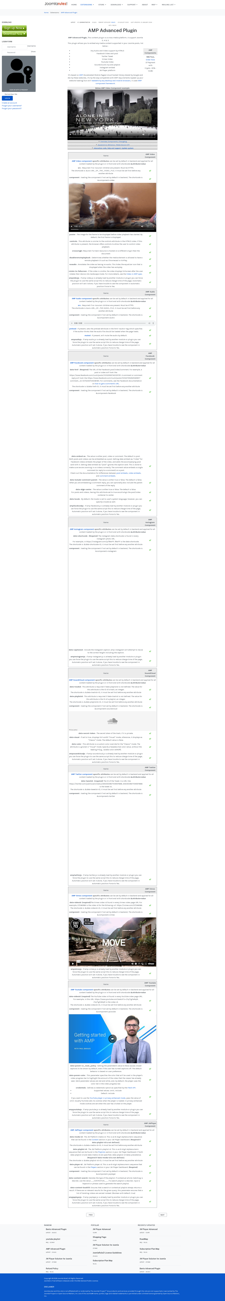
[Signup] (14, 28)
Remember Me (11, 94)
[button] (88, 4)
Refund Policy (52, 1268)
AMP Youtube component (82, 990)
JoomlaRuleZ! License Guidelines (107, 1253)
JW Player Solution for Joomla (59, 1259)
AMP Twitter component (82, 774)
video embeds (135, 473)
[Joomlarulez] (56, 4)
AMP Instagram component (82, 529)
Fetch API (132, 1088)
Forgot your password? (12, 108)
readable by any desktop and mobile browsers (111, 80)
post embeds (122, 473)
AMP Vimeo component (82, 896)
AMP (81, 75)
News (113, 22)
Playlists (101, 1152)
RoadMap (144, 1239)
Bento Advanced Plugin (56, 1229)
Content (95, 1140)
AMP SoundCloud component (82, 680)
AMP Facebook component (82, 363)
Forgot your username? (12, 106)
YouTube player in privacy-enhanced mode (107, 1098)
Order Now (150, 60)
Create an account (9, 103)
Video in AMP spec (134, 274)
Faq (47, 1242)
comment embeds (107, 476)
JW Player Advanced (102, 1229)
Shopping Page (99, 1237)
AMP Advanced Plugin (55, 1249)
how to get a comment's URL (107, 384)
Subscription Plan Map (102, 1260)
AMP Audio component (82, 298)
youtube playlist (53, 1239)
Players (94, 1167)
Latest (73, 22)
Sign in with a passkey (19, 90)
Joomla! (47, 1281)
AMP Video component (82, 161)
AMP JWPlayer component (81, 1130)
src (79, 305)
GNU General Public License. (87, 1281)
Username (31, 46)
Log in (7, 98)
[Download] (14, 34)
